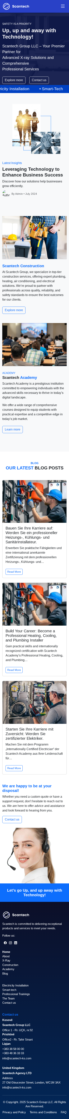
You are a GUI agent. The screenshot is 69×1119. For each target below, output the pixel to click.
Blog (5, 973)
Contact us (39, 80)
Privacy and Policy (14, 1112)
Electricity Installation (15, 985)
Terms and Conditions (43, 1112)
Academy (8, 969)
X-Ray (6, 960)
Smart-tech (9, 989)
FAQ (64, 1112)
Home (6, 951)
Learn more (12, 429)
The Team (8, 998)
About (6, 956)
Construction (10, 964)
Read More (14, 571)
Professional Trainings (16, 994)
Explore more (14, 80)
